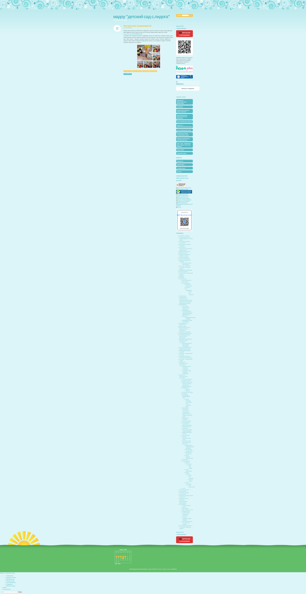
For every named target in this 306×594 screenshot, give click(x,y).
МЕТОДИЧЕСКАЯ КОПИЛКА (185, 270)
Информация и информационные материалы (190, 447)
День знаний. (185, 508)
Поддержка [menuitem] (9, 584)
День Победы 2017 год (187, 510)
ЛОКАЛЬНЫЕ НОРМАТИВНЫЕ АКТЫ (186, 397)
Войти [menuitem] (5, 587)
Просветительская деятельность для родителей (182, 116)
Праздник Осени (186, 511)
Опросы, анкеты (183, 326)
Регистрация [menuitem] (6, 589)
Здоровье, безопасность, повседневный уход (183, 139)
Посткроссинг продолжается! (137, 26)
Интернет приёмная (184, 257)
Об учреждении (185, 283)
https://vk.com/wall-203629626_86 (133, 34)
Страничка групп (181, 153)
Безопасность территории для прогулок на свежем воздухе (185, 249)
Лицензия (184, 393)
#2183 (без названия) (184, 235)
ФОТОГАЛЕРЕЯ (180, 150)
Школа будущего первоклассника (189, 457)
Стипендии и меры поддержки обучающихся (186, 372)
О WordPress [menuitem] (9, 575)
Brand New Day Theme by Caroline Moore (138, 569)
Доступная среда (183, 253)
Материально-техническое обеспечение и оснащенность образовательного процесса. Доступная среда (187, 412)
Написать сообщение (187, 88)
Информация (145, 71)
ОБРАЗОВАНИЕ (182, 304)
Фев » (119, 563)
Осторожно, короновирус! (185, 332)
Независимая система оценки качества (183, 111)
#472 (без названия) (187, 379)
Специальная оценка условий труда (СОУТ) (183, 134)
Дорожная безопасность (184, 251)
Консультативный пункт (184, 130)
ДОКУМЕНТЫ (185, 388)
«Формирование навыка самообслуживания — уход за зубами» (186, 239)
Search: (179, 15)
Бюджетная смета (186, 380)
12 (123, 556)
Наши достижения (183, 271)
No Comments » (127, 74)
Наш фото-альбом (190, 467)
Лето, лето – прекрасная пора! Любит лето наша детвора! (184, 145)
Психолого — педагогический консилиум (184, 125)
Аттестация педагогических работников (185, 308)
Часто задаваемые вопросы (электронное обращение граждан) (185, 527)
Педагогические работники (185, 333)
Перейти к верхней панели (7, 573)
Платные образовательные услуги (186, 438)
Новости (179, 171)
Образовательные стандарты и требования (186, 368)
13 (125, 556)
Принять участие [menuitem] (11, 577)
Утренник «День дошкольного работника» (186, 514)
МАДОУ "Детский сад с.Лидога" (141, 16)
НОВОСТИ (181, 276)
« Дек (116, 563)
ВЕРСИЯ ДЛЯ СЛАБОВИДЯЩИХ (184, 34)
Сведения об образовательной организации (181, 102)
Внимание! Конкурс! (186, 386)
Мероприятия (153, 71)
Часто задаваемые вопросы (184, 121)
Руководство (185, 459)
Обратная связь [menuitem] (10, 586)
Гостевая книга (127, 71)
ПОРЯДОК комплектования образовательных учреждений (185, 341)
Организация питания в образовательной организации (184, 329)
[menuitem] (154, 592)
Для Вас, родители (136, 71)
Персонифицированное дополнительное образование (184, 336)
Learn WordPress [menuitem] (11, 582)
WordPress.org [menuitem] (10, 579)
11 (120, 556)
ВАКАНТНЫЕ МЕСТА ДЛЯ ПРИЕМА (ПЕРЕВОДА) (187, 345)
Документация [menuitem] (10, 580)
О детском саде (182, 278)
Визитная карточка (186, 280)
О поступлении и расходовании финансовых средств (187, 424)
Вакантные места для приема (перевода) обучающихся (187, 384)
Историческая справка (187, 392)
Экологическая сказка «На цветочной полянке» (187, 523)
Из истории (185, 281)
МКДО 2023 (185, 316)
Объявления (180, 161)
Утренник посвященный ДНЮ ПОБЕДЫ (186, 519)
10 (118, 556)
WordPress (174, 569)
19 (123, 558)
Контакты (180, 107)
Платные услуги (186, 435)
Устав (183, 488)
